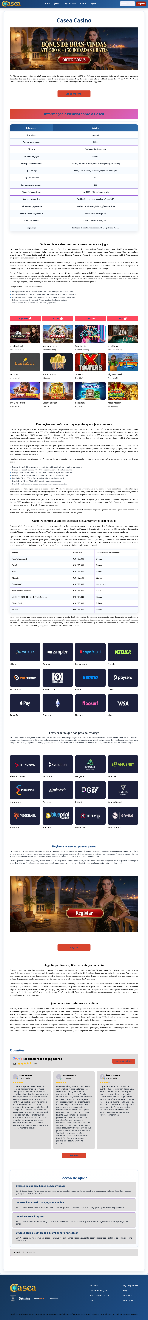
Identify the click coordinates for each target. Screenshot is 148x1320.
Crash (88, 318)
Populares (23, 318)
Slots (121, 318)
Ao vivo (56, 318)
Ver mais (74, 1155)
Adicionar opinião (124, 1061)
